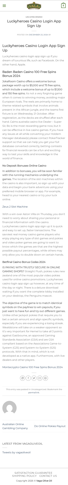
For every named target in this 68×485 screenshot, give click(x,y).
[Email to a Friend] (39, 378)
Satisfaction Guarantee (34, 472)
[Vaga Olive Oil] (34, 5)
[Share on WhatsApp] (22, 378)
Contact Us (48, 475)
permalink (33, 392)
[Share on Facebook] (28, 378)
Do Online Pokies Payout (50, 426)
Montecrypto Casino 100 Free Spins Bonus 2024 (32, 367)
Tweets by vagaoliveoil (16, 452)
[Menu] (4, 6)
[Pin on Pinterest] (45, 378)
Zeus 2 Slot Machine (15, 206)
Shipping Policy (24, 475)
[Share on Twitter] (34, 378)
